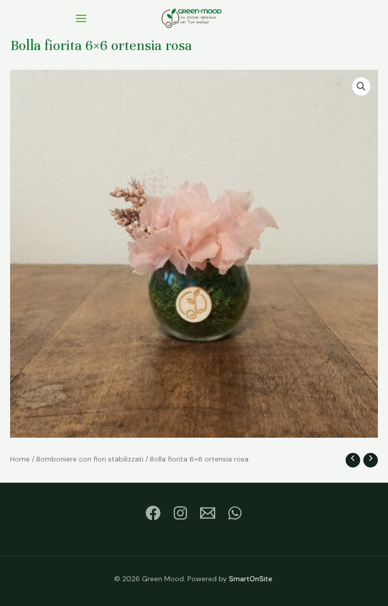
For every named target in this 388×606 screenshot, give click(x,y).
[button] (361, 86)
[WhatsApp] (235, 513)
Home (20, 458)
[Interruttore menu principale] (80, 18)
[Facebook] (153, 513)
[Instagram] (180, 513)
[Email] (207, 513)
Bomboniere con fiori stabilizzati (89, 458)
